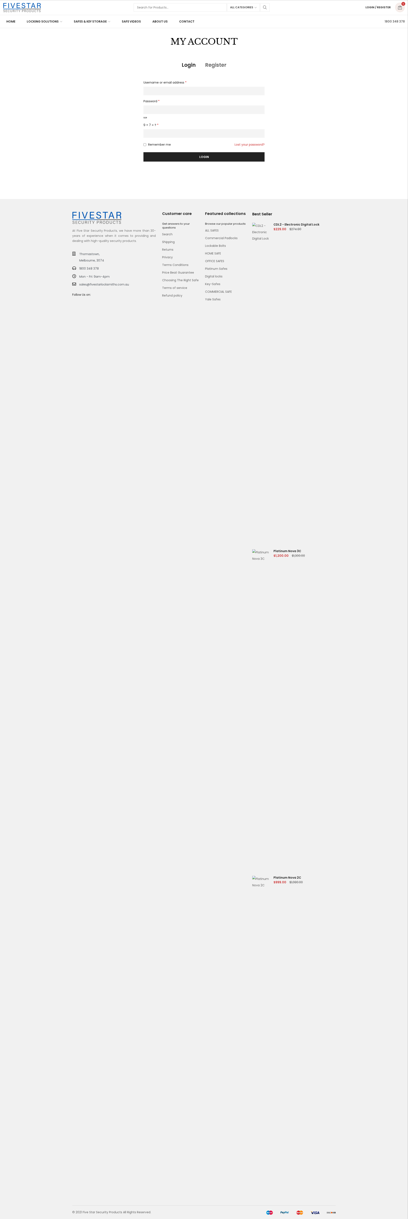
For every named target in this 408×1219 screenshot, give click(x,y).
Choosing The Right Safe (180, 280)
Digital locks (213, 276)
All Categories (241, 7)
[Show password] (145, 117)
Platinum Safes (216, 269)
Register (215, 64)
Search (265, 7)
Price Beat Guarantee (178, 272)
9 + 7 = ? (151, 125)
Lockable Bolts (215, 246)
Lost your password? (250, 144)
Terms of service (174, 288)
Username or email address (165, 82)
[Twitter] (79, 302)
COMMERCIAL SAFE (218, 292)
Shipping (168, 242)
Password (151, 101)
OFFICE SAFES (214, 261)
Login (189, 64)
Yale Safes (213, 299)
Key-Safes (212, 284)
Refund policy (172, 295)
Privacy (167, 257)
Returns (167, 249)
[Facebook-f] (73, 302)
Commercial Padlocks (221, 238)
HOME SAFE (213, 253)
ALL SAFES (212, 230)
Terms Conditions (175, 265)
